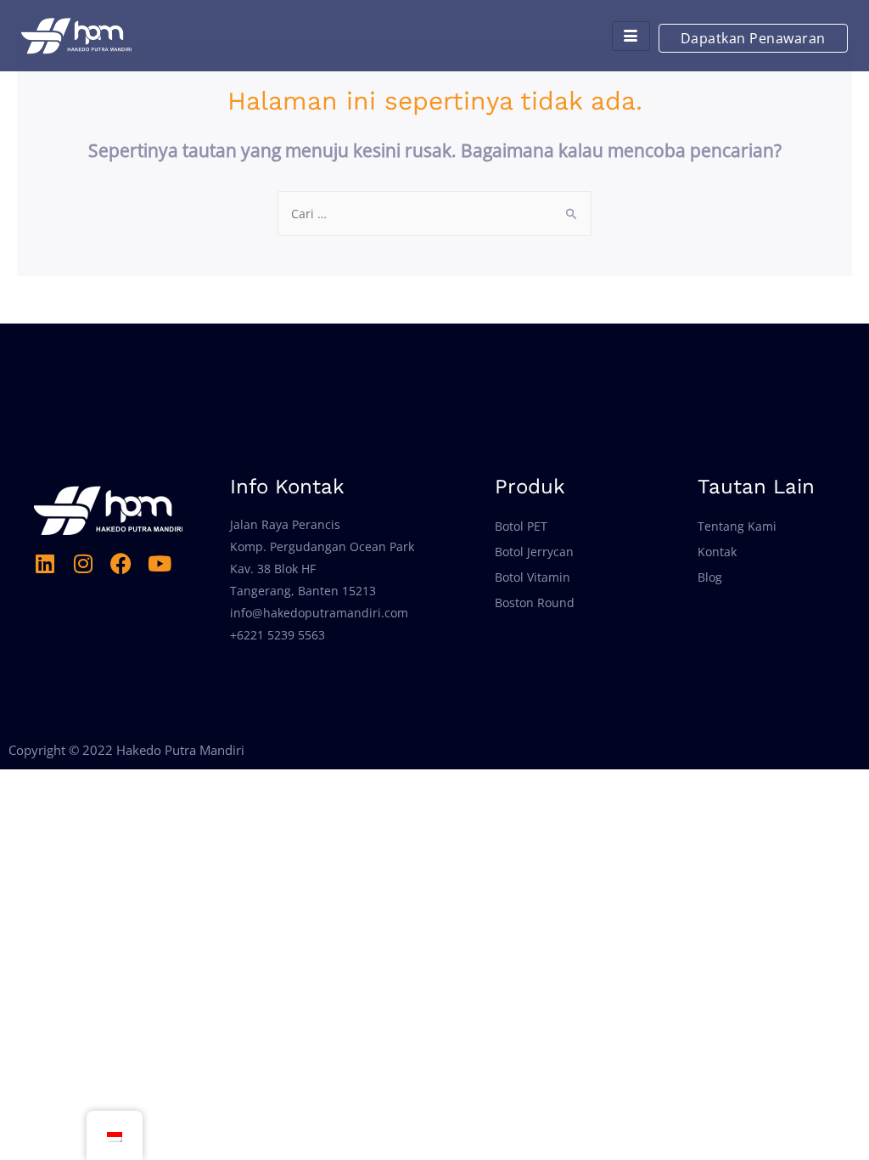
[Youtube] (159, 563)
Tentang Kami (737, 526)
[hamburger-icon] (631, 36)
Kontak (717, 551)
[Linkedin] (44, 563)
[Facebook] (121, 563)
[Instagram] (82, 563)
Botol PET (521, 526)
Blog (710, 577)
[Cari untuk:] (434, 214)
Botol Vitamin (532, 577)
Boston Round (535, 602)
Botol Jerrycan (534, 551)
